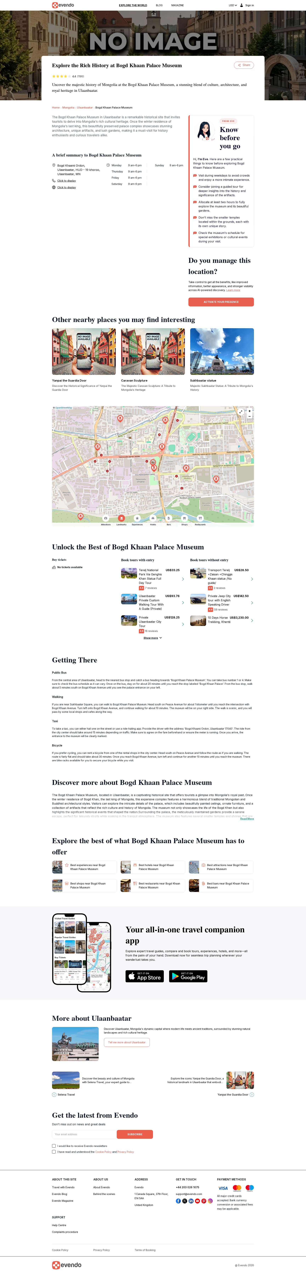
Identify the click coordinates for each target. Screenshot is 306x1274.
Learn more (233, 290)
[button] (153, 463)
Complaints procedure (65, 1231)
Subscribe (135, 1134)
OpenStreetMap (63, 407)
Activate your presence (221, 301)
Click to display (66, 180)
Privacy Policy (125, 1151)
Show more (151, 637)
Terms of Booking (145, 1249)
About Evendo (101, 1187)
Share (246, 64)
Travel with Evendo (63, 1187)
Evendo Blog (59, 1193)
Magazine (177, 5)
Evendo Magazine (62, 1200)
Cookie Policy (103, 1151)
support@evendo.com (189, 1193)
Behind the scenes (104, 1193)
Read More (247, 818)
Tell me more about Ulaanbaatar (127, 1042)
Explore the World (133, 5)
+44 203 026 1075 (187, 1187)
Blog (159, 5)
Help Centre (59, 1225)
